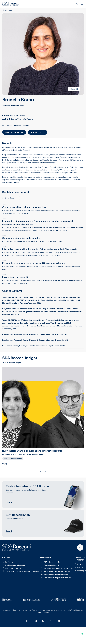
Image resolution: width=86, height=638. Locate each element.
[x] (35, 621)
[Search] (77, 4)
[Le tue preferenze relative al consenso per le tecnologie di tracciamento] (82, 634)
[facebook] (28, 621)
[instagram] (58, 621)
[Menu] (82, 4)
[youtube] (50, 621)
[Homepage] (17, 547)
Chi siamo (6, 558)
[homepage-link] (10, 4)
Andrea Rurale (25, 454)
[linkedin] (43, 621)
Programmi (45, 558)
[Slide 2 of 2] (45, 471)
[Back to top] (80, 547)
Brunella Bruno (37, 454)
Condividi (74, 89)
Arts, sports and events (13, 459)
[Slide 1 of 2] (40, 471)
